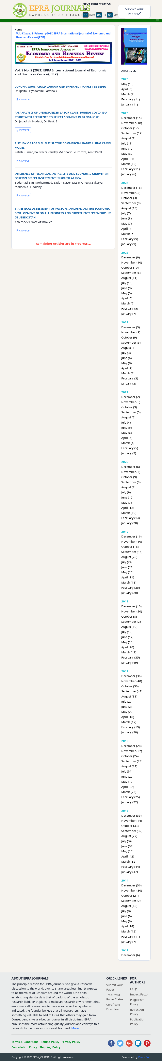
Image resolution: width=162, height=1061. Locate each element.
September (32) (131, 831)
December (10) (131, 606)
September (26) (131, 621)
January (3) (128, 383)
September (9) (131, 203)
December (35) (131, 815)
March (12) (128, 164)
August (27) (129, 836)
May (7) (126, 223)
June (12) (127, 148)
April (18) (127, 717)
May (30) (127, 153)
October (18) (130, 547)
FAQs (133, 989)
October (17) (130, 128)
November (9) (130, 332)
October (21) (130, 895)
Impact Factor (139, 994)
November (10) (131, 262)
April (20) (127, 647)
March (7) (128, 303)
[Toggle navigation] (157, 20)
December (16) (131, 188)
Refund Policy (50, 1042)
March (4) (128, 443)
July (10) (127, 283)
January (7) (128, 313)
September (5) (131, 342)
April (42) (127, 856)
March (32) (128, 861)
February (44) (130, 867)
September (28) (131, 761)
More (75, 1028)
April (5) (126, 298)
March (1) (128, 373)
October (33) (130, 826)
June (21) (127, 567)
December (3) (130, 327)
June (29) (127, 776)
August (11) (129, 278)
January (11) (129, 104)
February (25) (130, 587)
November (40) (131, 681)
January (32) (129, 802)
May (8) (126, 363)
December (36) (131, 676)
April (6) (126, 438)
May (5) (126, 293)
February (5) (129, 308)
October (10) (130, 267)
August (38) (129, 696)
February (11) (130, 99)
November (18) (131, 123)
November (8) (130, 193)
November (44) (131, 820)
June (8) (126, 218)
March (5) (128, 234)
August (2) (128, 417)
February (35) (130, 657)
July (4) (126, 422)
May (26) (127, 851)
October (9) (129, 337)
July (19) (127, 632)
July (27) (127, 701)
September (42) (131, 691)
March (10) (128, 513)
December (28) (131, 746)
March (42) (128, 652)
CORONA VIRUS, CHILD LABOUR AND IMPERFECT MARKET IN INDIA (60, 86)
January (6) (128, 174)
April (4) (126, 368)
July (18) (127, 143)
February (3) (129, 378)
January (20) (129, 523)
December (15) (131, 118)
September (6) (131, 273)
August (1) (128, 348)
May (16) (127, 642)
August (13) (129, 208)
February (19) (130, 727)
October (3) (129, 198)
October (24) (130, 756)
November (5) (130, 402)
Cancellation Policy (24, 1047)
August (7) (128, 487)
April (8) (126, 89)
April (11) (127, 577)
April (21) (127, 159)
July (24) (127, 562)
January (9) (128, 244)
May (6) (126, 433)
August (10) (129, 627)
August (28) (129, 557)
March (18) (128, 582)
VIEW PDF (24, 99)
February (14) (130, 518)
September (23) (131, 901)
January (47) (129, 872)
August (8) (128, 138)
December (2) (130, 397)
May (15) (127, 84)
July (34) (127, 841)
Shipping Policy (50, 1047)
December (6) (130, 467)
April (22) (127, 787)
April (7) (126, 228)
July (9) (126, 492)
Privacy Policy (70, 1042)
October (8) (129, 616)
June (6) (126, 358)
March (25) (128, 792)
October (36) (130, 686)
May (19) (127, 781)
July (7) (126, 213)
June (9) (126, 288)
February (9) (129, 239)
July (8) (126, 911)
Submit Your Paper (134, 11)
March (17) (128, 722)
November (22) (131, 751)
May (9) (126, 921)
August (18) (129, 766)
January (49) (129, 662)
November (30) (131, 890)
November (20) (131, 611)
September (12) (131, 133)
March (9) (128, 94)
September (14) (131, 552)
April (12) (127, 508)
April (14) (127, 926)
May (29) (127, 712)
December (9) (130, 257)
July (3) (126, 353)
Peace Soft (144, 1057)
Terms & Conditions (24, 1042)
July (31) (127, 771)
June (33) (127, 846)
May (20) (127, 572)
